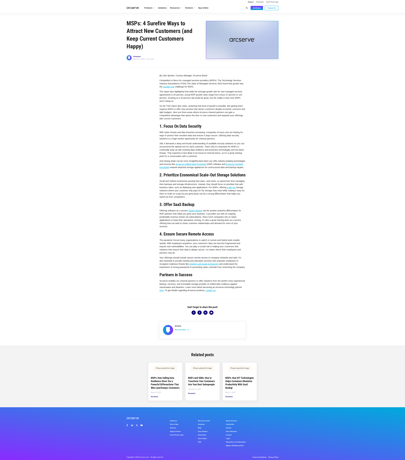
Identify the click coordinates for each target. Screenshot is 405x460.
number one (168, 87)
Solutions (162, 8)
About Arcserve (231, 421)
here (161, 290)
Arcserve (137, 56)
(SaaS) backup (195, 210)
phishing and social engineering (204, 264)
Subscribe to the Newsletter (236, 442)
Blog (199, 428)
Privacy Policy (273, 457)
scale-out (231, 187)
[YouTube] (141, 425)
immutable (164, 167)
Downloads (260, 2)
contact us (210, 290)
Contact (229, 435)
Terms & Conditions (259, 457)
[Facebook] (128, 425)
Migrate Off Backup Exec (235, 445)
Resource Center (204, 421)
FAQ (199, 442)
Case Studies (202, 431)
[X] (137, 425)
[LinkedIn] (132, 425)
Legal (228, 438)
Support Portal (175, 431)
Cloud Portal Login (272, 2)
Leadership (230, 424)
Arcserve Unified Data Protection (191, 164)
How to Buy (174, 424)
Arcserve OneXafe (234, 164)
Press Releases (231, 431)
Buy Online (203, 8)
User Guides (202, 438)
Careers (228, 428)
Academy (201, 424)
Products (148, 8)
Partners (189, 8)
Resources (175, 8)
